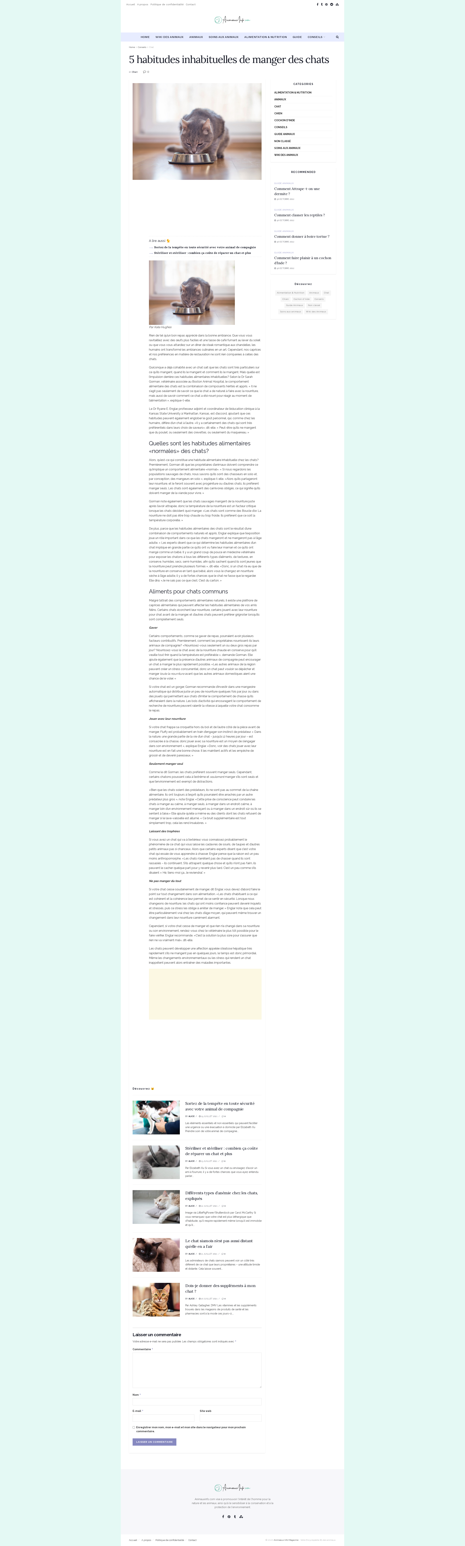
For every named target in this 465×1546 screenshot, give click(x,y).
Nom (137, 1394)
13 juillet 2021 (209, 1161)
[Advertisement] (197, 210)
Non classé (282, 141)
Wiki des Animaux (169, 37)
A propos (142, 4)
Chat (151, 47)
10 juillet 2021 (209, 1299)
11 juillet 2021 (209, 1254)
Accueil (130, 4)
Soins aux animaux (223, 37)
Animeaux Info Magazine (286, 1540)
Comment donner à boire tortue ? (301, 236)
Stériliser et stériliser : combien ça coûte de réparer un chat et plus (202, 253)
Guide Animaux (284, 134)
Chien (278, 113)
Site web (205, 1411)
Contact (191, 4)
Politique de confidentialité (167, 4)
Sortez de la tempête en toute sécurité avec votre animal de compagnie (205, 247)
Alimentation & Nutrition (265, 37)
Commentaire (143, 1349)
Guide (297, 37)
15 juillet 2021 (209, 1116)
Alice (192, 1116)
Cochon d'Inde (284, 120)
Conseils (315, 37)
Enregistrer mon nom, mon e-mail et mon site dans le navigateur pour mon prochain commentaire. (191, 1429)
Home (145, 37)
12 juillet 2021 (209, 1206)
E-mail (138, 1411)
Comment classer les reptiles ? (299, 215)
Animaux (196, 37)
